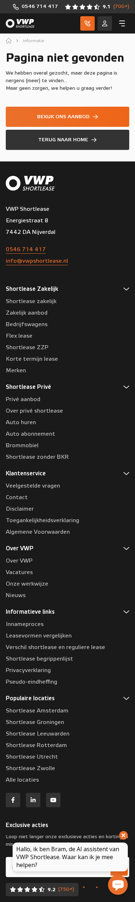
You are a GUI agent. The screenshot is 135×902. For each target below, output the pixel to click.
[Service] (105, 23)
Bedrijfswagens (27, 324)
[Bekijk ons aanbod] (67, 117)
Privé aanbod (23, 399)
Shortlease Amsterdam (37, 710)
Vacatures (19, 572)
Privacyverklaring (28, 670)
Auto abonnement (30, 434)
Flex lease (19, 336)
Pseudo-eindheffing (31, 682)
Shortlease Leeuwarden (37, 733)
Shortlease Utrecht (32, 757)
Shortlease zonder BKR (37, 457)
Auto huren (21, 422)
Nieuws (16, 595)
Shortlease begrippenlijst (39, 659)
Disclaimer (20, 509)
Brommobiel (22, 445)
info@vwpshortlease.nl (37, 261)
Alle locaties (22, 780)
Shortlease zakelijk (31, 301)
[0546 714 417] (35, 6)
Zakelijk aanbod (27, 313)
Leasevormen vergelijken (39, 635)
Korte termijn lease (32, 359)
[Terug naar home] (67, 140)
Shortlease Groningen (35, 722)
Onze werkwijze (27, 584)
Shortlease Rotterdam (36, 745)
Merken (16, 370)
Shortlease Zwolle (30, 768)
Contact (17, 497)
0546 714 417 (26, 249)
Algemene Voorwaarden (38, 532)
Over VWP (19, 560)
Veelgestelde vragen (33, 486)
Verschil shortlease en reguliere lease (55, 647)
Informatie (33, 40)
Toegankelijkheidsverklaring (42, 520)
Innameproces (25, 624)
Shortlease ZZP (27, 347)
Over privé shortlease (34, 411)
